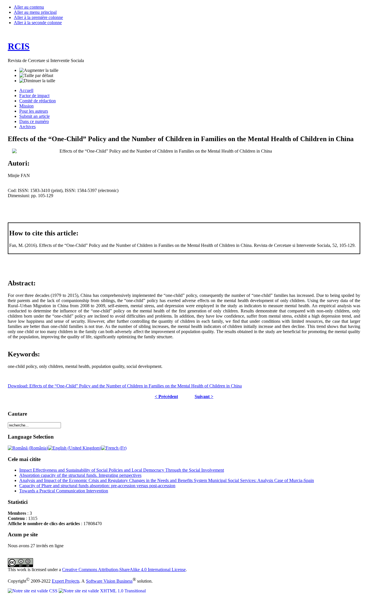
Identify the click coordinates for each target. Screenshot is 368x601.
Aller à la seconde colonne (38, 22)
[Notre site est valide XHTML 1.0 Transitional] (102, 590)
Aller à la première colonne (38, 17)
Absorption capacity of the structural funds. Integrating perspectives (80, 475)
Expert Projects (65, 581)
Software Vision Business (109, 581)
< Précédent (166, 396)
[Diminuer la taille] (37, 80)
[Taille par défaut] (36, 75)
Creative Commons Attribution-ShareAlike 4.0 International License (124, 569)
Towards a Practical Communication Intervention (63, 490)
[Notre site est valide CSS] (33, 590)
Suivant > (204, 396)
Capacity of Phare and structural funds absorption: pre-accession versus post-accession (97, 485)
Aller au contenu (29, 7)
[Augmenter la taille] (38, 70)
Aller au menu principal (35, 12)
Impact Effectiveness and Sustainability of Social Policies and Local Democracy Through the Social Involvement (121, 470)
